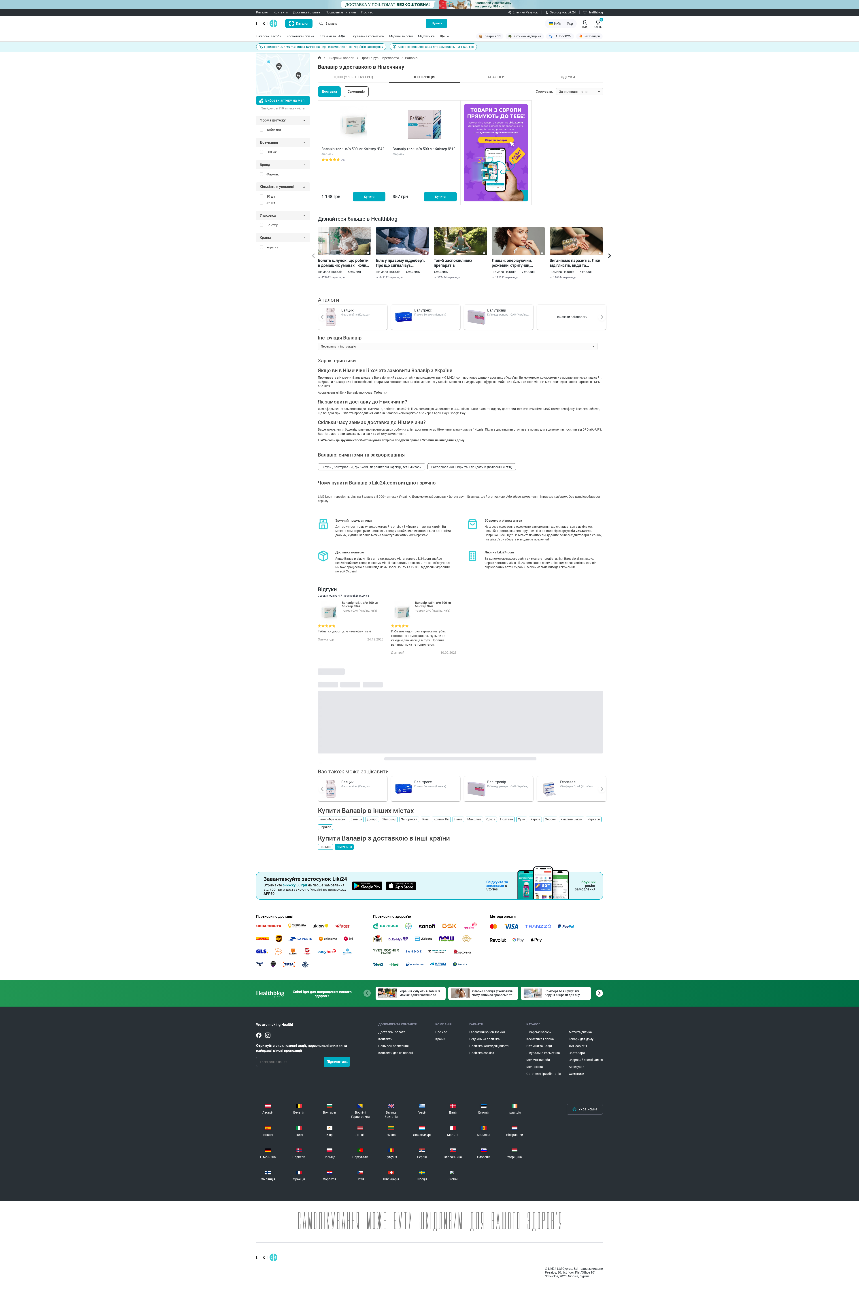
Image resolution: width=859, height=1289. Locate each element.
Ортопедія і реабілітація (543, 1074)
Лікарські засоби (268, 36)
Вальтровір (496, 310)
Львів (458, 819)
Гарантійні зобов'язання (487, 1032)
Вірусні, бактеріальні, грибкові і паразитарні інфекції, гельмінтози (371, 467)
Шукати (436, 23)
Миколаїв (474, 819)
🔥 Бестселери (589, 36)
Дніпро (372, 819)
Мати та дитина (580, 1032)
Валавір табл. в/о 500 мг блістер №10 (424, 149)
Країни (440, 1039)
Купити (369, 196)
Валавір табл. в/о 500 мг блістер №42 (352, 149)
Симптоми (576, 1074)
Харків (535, 819)
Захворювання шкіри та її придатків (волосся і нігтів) (471, 467)
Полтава (506, 819)
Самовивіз (356, 92)
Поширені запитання (340, 12)
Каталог (262, 12)
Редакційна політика (484, 1039)
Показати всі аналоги (571, 317)
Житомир (389, 819)
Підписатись (337, 1062)
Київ (425, 819)
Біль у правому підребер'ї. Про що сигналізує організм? (400, 263)
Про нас (367, 12)
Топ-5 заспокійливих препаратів (453, 263)
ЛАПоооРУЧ (578, 1046)
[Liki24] (266, 1257)
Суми (521, 819)
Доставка (329, 92)
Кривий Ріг (441, 819)
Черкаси (593, 819)
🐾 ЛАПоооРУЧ (560, 36)
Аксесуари (576, 1067)
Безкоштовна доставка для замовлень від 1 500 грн (436, 47)
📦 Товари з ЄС (490, 36)
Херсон (550, 819)
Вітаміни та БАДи (332, 36)
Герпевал (568, 782)
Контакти (281, 12)
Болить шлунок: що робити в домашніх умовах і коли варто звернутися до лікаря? (343, 263)
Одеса (490, 819)
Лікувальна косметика (367, 36)
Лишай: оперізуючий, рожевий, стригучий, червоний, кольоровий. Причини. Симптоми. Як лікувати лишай (514, 263)
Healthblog (595, 12)
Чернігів (325, 827)
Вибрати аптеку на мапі (285, 100)
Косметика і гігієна (300, 36)
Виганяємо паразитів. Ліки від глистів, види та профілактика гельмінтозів (575, 263)
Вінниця (356, 819)
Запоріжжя (409, 819)
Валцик (347, 310)
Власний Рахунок (525, 12)
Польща (325, 847)
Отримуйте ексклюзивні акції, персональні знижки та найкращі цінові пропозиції (301, 1048)
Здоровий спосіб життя (586, 1060)
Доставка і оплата (306, 12)
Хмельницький (572, 819)
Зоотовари (577, 1053)
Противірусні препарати (380, 58)
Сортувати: (544, 92)
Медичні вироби (401, 36)
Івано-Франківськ (332, 819)
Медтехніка (426, 36)
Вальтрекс (423, 310)
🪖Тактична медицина (524, 36)
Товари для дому (581, 1039)
